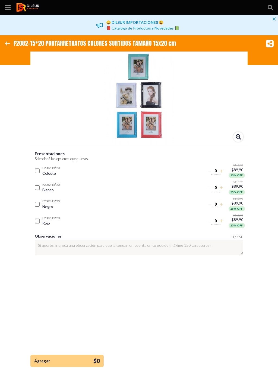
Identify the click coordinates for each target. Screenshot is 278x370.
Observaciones (48, 236)
